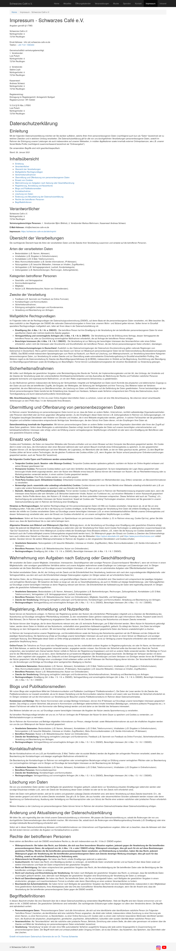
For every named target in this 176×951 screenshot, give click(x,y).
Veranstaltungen (102, 3)
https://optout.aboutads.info (107, 536)
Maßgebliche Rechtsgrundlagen (29, 171)
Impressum (151, 3)
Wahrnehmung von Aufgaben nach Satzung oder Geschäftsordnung (44, 182)
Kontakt (138, 3)
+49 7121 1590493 (26, 44)
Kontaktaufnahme (23, 191)
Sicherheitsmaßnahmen (25, 174)
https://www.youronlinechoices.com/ (139, 536)
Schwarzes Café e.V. (21, 3)
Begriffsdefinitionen (23, 202)
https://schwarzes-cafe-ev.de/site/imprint (38, 231)
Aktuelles (67, 3)
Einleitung (19, 163)
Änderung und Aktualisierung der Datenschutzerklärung (39, 196)
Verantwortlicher (22, 166)
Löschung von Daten (24, 193)
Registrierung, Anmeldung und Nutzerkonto (34, 185)
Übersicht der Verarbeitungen (28, 169)
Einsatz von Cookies (24, 180)
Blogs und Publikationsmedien (28, 188)
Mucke (116, 3)
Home (56, 3)
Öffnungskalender (83, 3)
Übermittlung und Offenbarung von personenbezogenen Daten (42, 177)
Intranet (163, 3)
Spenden (127, 3)
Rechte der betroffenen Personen (29, 199)
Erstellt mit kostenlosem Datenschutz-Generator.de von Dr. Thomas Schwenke (44, 936)
